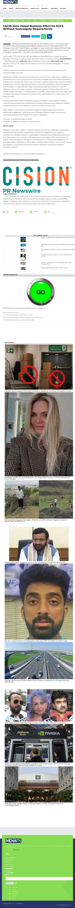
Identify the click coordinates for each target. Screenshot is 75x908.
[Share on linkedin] (49, 36)
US (7, 20)
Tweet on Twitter (35, 36)
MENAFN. (13, 903)
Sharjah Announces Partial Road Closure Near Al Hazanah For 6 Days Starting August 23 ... (37, 681)
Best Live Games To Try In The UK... (11, 312)
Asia (29, 20)
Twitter (14, 889)
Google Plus (15, 891)
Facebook (14, 887)
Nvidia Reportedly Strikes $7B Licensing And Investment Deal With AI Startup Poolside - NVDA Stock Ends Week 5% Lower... (37, 764)
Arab (22, 20)
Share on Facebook (26, 36)
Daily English (10, 872)
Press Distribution (22, 8)
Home (4, 8)
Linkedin (14, 896)
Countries (53, 8)
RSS (13, 898)
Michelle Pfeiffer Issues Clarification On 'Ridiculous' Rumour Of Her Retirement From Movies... (37, 478)
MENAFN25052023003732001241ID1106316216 (21, 160)
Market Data (34, 8)
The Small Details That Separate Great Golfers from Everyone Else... (19, 319)
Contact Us (8, 862)
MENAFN (7, 44)
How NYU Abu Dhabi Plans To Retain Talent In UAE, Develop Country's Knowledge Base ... (34, 804)
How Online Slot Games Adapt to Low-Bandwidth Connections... (18, 314)
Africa (35, 20)
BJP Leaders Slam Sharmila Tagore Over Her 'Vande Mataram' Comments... (36, 723)
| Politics (43, 20)
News (11, 8)
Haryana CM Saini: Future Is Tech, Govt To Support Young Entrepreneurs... (35, 562)
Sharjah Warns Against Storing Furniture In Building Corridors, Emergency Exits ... (38, 391)
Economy (51, 20)
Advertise (8, 864)
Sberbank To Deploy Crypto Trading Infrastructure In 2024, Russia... (58, 237)
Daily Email (15, 893)
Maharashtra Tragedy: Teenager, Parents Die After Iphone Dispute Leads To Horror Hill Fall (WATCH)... (36, 520)
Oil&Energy (61, 20)
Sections (63, 8)
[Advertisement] (29, 14)
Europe (15, 20)
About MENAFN (10, 866)
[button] (42, 5)
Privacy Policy (9, 860)
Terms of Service (10, 858)
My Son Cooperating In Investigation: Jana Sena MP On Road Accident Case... (36, 641)
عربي (38, 5)
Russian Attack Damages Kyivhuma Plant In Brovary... (55, 267)
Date (5, 35)
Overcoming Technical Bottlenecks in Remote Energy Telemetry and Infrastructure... (23, 317)
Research (45, 8)
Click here (16, 850)
